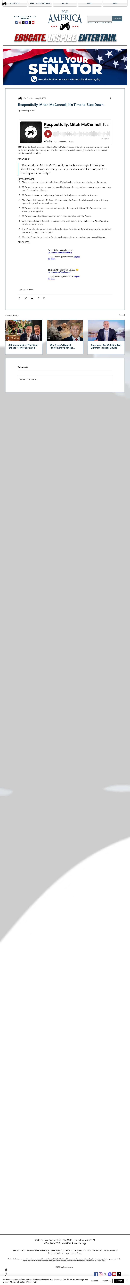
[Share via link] (38, 298)
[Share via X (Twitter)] (25, 298)
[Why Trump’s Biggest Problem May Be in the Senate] (65, 330)
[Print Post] (44, 298)
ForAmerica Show (26, 289)
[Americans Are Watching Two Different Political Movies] (106, 330)
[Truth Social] (26, 22)
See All (122, 315)
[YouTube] (33, 22)
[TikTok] (30, 22)
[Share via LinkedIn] (31, 298)
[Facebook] (16, 22)
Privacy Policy (31, 1282)
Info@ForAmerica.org (74, 1243)
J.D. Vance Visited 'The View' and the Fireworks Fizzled (23, 346)
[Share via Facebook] (19, 298)
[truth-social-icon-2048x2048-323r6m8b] (110, 1274)
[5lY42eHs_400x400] (23, 22)
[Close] (126, 1280)
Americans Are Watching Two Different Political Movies (106, 346)
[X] (105, 1274)
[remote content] (65, 132)
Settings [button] (94, 1280)
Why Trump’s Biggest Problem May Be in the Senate (61, 346)
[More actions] (110, 98)
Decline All (106, 1280)
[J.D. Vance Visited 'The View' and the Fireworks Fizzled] (23, 330)
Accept (119, 1280)
